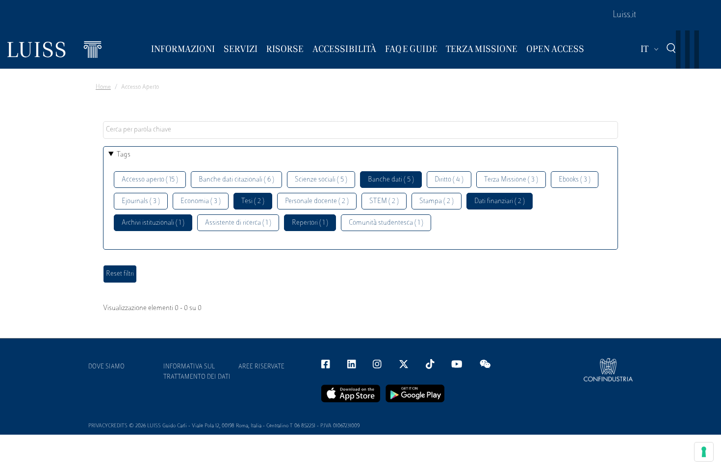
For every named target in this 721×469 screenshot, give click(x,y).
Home (103, 87)
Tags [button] (123, 154)
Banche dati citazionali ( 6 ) (236, 179)
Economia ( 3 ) (200, 201)
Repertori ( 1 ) (310, 223)
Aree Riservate (261, 367)
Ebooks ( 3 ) (575, 179)
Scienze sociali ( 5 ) (321, 179)
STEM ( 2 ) (384, 201)
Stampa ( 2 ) (436, 201)
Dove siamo (106, 367)
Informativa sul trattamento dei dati (197, 372)
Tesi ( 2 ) (252, 201)
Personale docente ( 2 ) (317, 201)
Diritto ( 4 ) (449, 179)
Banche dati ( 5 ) (391, 179)
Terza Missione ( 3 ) (511, 179)
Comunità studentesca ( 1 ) (386, 223)
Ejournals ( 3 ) (141, 201)
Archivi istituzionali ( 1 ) (153, 223)
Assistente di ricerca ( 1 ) (238, 223)
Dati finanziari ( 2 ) (499, 201)
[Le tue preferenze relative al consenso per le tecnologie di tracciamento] (704, 452)
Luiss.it (624, 15)
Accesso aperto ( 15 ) (150, 179)
